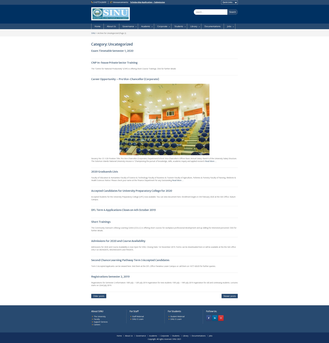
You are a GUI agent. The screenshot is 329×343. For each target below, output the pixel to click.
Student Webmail (177, 316)
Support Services (101, 322)
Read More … (210, 161)
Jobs (229, 26)
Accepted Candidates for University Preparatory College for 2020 (131, 190)
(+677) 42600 (100, 2)
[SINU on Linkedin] (215, 318)
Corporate (162, 26)
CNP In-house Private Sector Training (114, 62)
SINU (93, 33)
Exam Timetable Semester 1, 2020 (112, 50)
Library (193, 26)
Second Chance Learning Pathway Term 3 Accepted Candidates (130, 260)
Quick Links (227, 2)
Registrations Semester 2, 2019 (110, 276)
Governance (128, 26)
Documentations (212, 26)
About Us (111, 26)
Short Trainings (101, 221)
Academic (145, 26)
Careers (97, 324)
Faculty (97, 319)
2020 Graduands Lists (104, 171)
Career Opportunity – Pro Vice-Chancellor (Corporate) (125, 79)
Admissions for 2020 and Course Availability (118, 241)
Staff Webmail (138, 316)
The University (100, 316)
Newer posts (229, 296)
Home (97, 26)
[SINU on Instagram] (221, 318)
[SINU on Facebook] (209, 318)
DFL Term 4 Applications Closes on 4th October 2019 (123, 210)
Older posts (98, 296)
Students (179, 26)
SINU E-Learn (137, 319)
